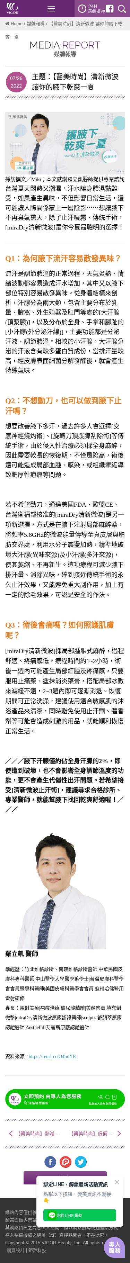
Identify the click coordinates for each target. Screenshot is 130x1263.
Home (17, 23)
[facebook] (109, 8)
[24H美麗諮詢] (91, 8)
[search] (122, 8)
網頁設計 (16, 1250)
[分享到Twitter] (81, 1162)
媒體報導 (36, 23)
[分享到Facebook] (50, 1162)
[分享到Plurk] (65, 1162)
